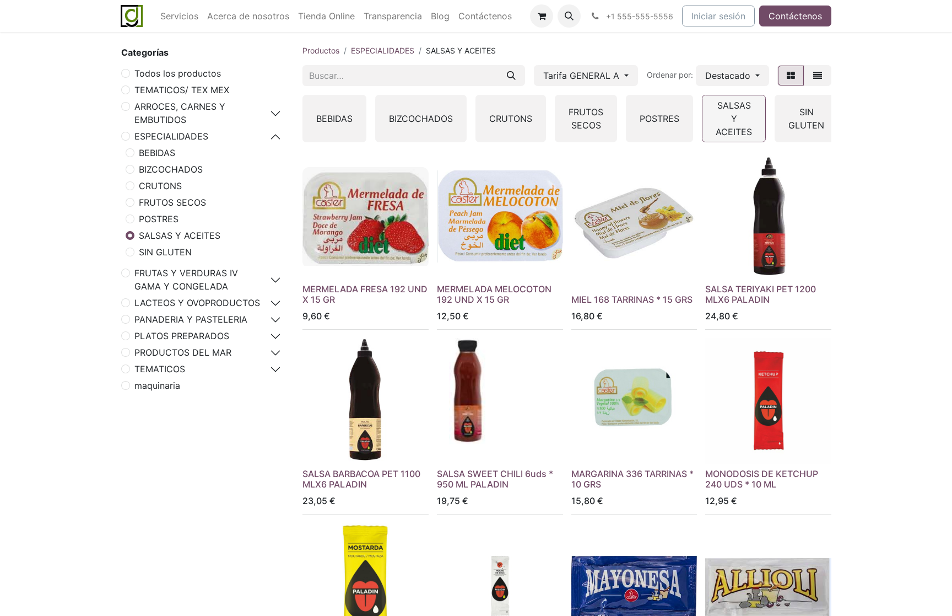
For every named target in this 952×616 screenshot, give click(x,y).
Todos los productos (177, 73)
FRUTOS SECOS (172, 202)
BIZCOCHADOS (171, 169)
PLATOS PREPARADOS (181, 335)
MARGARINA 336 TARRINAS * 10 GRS (632, 479)
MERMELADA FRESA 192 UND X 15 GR (365, 294)
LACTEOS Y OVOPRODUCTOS (197, 302)
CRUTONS (160, 185)
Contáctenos (795, 16)
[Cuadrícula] (790, 75)
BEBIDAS (157, 152)
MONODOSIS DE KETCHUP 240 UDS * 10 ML (761, 479)
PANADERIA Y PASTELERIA (190, 319)
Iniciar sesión (718, 16)
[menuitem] (179, 16)
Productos (320, 50)
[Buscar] (511, 75)
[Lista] (817, 75)
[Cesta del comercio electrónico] (541, 16)
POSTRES (158, 218)
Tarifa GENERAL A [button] (582, 75)
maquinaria (157, 385)
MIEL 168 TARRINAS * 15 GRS (632, 299)
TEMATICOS (159, 368)
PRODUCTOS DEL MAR (182, 352)
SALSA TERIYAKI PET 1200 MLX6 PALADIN (760, 294)
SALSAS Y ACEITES (179, 235)
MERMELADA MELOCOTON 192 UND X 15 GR (494, 294)
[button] (569, 16)
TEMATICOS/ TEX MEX (181, 89)
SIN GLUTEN (165, 252)
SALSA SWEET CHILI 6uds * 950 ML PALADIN (495, 479)
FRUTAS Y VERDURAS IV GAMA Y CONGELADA (186, 279)
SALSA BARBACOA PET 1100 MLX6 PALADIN (361, 479)
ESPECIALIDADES (171, 136)
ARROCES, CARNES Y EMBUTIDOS (179, 113)
